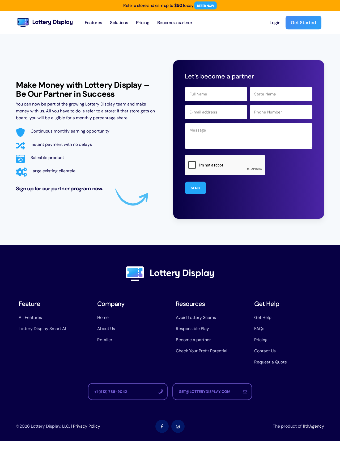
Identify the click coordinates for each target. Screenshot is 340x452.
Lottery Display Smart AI (42, 328)
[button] (128, 391)
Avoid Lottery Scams (196, 317)
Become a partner (193, 340)
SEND (195, 188)
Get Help (262, 317)
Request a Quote (270, 362)
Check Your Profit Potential (201, 351)
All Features (30, 317)
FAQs (259, 328)
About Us (106, 328)
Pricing (260, 340)
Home (103, 317)
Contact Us (265, 351)
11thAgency (313, 426)
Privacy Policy (86, 426)
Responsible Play (192, 328)
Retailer (104, 340)
